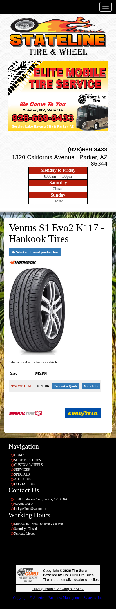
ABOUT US (22, 479)
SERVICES (22, 470)
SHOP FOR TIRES (27, 460)
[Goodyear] (70, 413)
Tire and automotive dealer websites (71, 577)
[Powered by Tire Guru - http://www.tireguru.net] (28, 574)
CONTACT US (24, 484)
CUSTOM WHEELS (28, 465)
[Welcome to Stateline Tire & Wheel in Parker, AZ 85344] (58, 37)
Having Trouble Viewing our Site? (58, 588)
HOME (19, 455)
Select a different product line (36, 252)
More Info (91, 386)
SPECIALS (22, 474)
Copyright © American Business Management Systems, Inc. (58, 597)
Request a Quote (65, 386)
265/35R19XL (21, 386)
